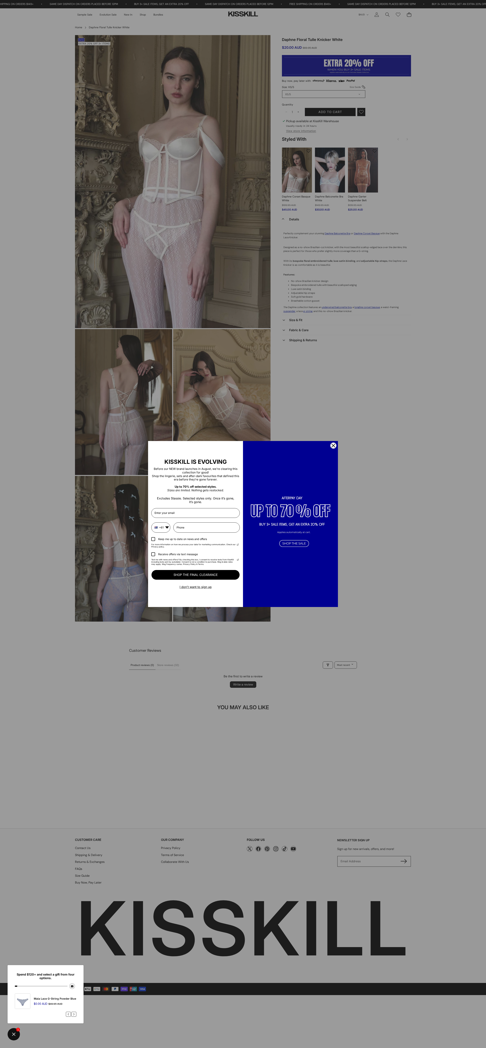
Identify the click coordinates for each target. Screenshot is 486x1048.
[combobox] (160, 527)
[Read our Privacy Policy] (238, 545)
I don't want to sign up (196, 587)
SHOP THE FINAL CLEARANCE (196, 575)
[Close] (333, 445)
